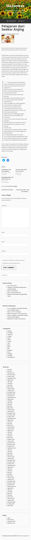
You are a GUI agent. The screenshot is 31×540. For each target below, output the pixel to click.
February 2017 (10, 373)
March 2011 (10, 476)
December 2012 (11, 443)
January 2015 (10, 411)
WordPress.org (11, 523)
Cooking (9, 336)
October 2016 (10, 376)
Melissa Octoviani (11, 313)
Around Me (9, 186)
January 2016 (10, 390)
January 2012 (10, 458)
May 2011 (9, 472)
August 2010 (10, 488)
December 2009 (11, 502)
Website (4, 251)
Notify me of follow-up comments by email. (14, 260)
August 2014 (10, 420)
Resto (8, 352)
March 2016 (10, 387)
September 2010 (11, 486)
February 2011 (10, 477)
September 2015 (11, 397)
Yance (8, 312)
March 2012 (10, 455)
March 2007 (10, 505)
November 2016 (11, 374)
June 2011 (9, 470)
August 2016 (10, 380)
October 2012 (10, 446)
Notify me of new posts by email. (11, 263)
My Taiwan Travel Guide (7, 189)
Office (8, 346)
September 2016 (11, 378)
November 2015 (11, 394)
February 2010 (10, 498)
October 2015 (10, 395)
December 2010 (11, 481)
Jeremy (9, 341)
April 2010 (9, 495)
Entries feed (10, 519)
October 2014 (10, 416)
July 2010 (9, 490)
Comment (4, 205)
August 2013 (10, 430)
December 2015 (11, 392)
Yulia (17, 34)
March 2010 (10, 497)
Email (3, 241)
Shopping (9, 353)
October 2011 (10, 463)
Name (3, 232)
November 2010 (11, 483)
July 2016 (9, 381)
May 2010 (9, 493)
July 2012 (9, 449)
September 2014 (11, 418)
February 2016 (10, 388)
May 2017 (9, 369)
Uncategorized (11, 357)
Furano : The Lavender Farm (14, 292)
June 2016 (9, 383)
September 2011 (11, 465)
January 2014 (10, 429)
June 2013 (9, 434)
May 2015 (9, 404)
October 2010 (10, 484)
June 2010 (9, 491)
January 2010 (10, 500)
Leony (8, 315)
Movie (8, 345)
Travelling (9, 355)
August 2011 (10, 467)
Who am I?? (21, 21)
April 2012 (9, 453)
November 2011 (11, 462)
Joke (8, 343)
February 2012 (10, 456)
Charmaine (10, 334)
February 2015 (10, 409)
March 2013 (10, 437)
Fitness (9, 339)
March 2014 (10, 425)
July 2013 (9, 432)
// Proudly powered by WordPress (10, 536)
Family (8, 338)
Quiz (8, 348)
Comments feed (11, 521)
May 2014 (9, 423)
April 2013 (9, 436)
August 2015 (10, 399)
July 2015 (9, 401)
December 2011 (11, 460)
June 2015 (9, 402)
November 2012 (11, 444)
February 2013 (10, 439)
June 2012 (9, 451)
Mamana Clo (10, 319)
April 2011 (9, 474)
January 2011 (10, 479)
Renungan (14, 186)
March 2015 (10, 408)
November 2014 (11, 415)
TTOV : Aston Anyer (12, 285)
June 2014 (9, 422)
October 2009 (10, 504)
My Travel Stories (11, 21)
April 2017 (9, 371)
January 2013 (10, 441)
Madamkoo (15, 6)
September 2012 (11, 448)
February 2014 (10, 427)
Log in (8, 518)
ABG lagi (9, 331)
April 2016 (9, 385)
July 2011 (9, 469)
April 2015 (9, 406)
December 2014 (11, 413)
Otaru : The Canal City (12, 291)
